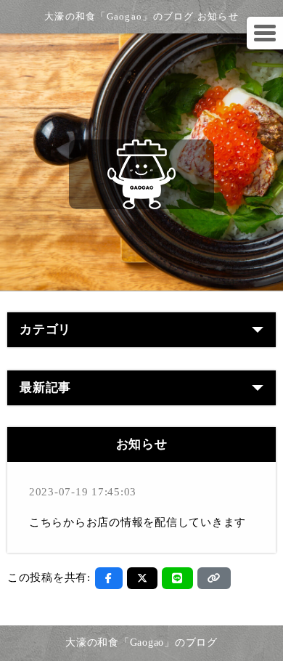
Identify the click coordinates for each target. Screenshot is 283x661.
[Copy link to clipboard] (214, 578)
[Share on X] (142, 578)
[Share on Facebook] (109, 578)
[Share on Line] (177, 578)
